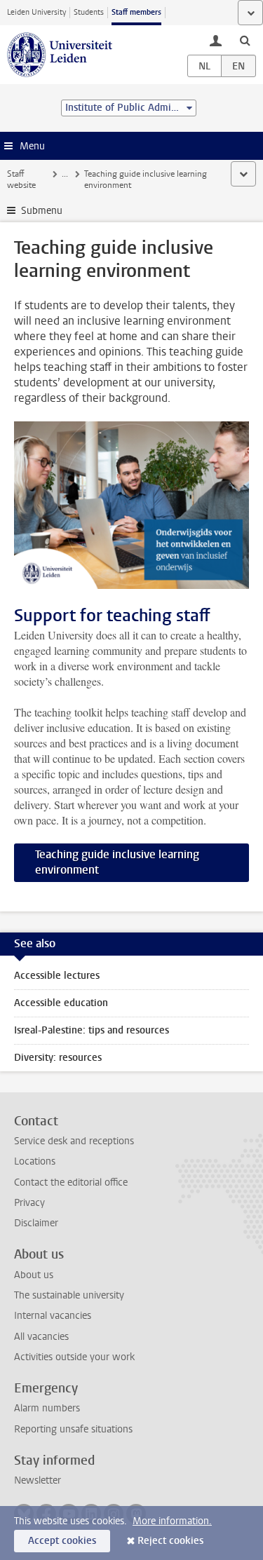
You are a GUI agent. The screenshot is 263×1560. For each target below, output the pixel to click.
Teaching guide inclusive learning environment (117, 862)
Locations (34, 1161)
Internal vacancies (52, 1315)
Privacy (29, 1202)
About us (33, 1275)
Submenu (41, 210)
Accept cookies (62, 1540)
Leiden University (36, 12)
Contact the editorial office (71, 1182)
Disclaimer (36, 1223)
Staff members (136, 12)
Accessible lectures (57, 975)
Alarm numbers (47, 1408)
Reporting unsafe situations (73, 1429)
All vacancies (41, 1336)
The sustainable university (69, 1295)
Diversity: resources (58, 1057)
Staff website (21, 179)
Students (89, 12)
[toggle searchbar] (245, 40)
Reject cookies (170, 1540)
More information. (172, 1521)
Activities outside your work (74, 1357)
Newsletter (37, 1480)
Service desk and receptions (74, 1141)
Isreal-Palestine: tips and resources (91, 1030)
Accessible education (61, 1003)
